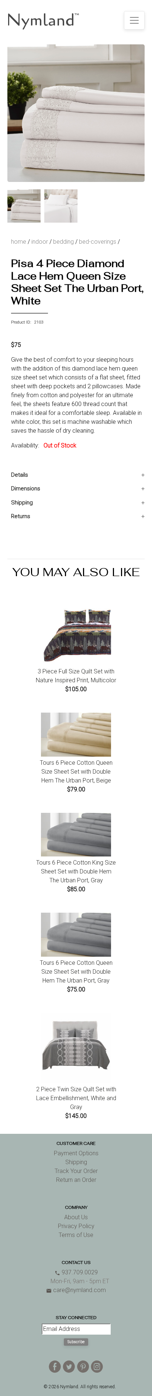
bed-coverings (97, 241)
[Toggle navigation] (134, 20)
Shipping (22, 502)
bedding (63, 241)
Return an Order (76, 1179)
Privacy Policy (76, 1226)
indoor (39, 241)
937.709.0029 (76, 1272)
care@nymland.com (76, 1290)
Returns (20, 516)
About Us (76, 1217)
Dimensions (25, 488)
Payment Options (76, 1153)
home (18, 241)
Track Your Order (76, 1170)
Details (19, 474)
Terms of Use (76, 1234)
